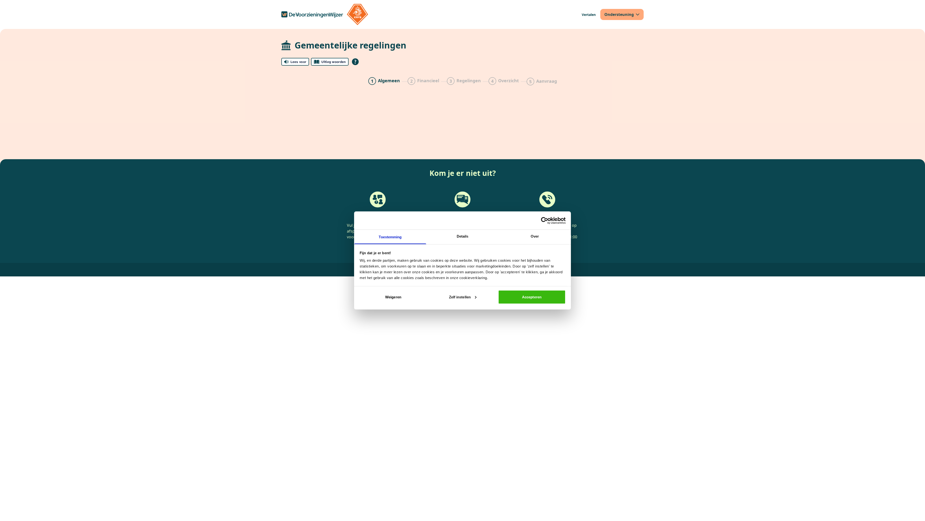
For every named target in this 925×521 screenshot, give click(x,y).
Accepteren (532, 297)
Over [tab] (535, 236)
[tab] (384, 81)
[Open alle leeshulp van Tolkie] (355, 61)
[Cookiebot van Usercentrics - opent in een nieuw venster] (544, 220)
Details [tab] (463, 236)
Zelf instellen (460, 297)
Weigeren (393, 297)
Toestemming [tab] (390, 237)
